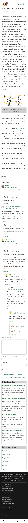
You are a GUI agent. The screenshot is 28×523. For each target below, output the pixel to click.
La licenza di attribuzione (7, 490)
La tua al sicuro (6, 486)
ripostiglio (13, 11)
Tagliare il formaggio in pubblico (12, 374)
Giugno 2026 (6, 454)
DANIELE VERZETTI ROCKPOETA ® (13, 206)
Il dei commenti (6, 513)
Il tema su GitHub (5, 495)
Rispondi (3, 193)
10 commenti (4, 13)
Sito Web (4, 362)
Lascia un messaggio (6, 507)
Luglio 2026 (5, 450)
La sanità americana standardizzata (13, 385)
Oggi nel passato (7, 469)
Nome (3, 356)
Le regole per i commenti (7, 488)
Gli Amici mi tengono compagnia (15, 377)
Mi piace (4, 176)
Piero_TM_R (8, 239)
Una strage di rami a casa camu (12, 430)
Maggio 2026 (6, 458)
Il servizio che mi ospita (6, 499)
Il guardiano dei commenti (7, 503)
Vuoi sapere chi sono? (6, 484)
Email (16, 356)
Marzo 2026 (5, 465)
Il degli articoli (5, 511)
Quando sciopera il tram (9, 414)
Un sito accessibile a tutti (7, 492)
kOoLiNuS (7, 185)
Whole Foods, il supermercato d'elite (13, 398)
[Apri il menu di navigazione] (24, 521)
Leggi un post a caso (6, 509)
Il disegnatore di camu (6, 501)
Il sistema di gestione (6, 497)
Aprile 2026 (5, 461)
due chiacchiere (20, 4)
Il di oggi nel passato (7, 514)
